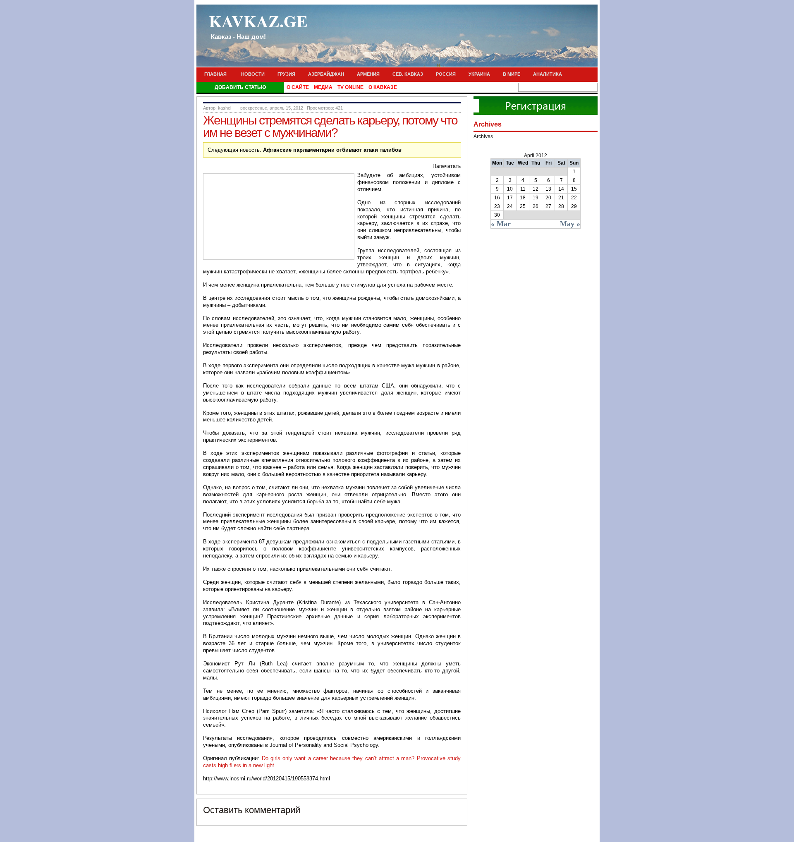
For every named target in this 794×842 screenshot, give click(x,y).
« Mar (501, 224)
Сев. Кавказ (407, 74)
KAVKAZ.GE (258, 24)
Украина (479, 74)
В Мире (511, 74)
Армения (368, 74)
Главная (215, 74)
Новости (253, 74)
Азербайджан (326, 74)
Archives (483, 136)
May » (570, 224)
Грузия (286, 74)
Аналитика (547, 74)
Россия (446, 74)
